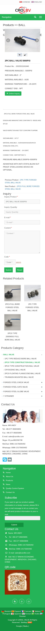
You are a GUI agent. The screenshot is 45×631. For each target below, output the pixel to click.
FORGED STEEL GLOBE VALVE (16, 391)
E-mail (7, 217)
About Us (9, 476)
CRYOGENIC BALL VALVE (15, 370)
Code (7, 257)
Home (8, 472)
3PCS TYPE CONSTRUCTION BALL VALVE (22, 366)
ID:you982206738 (15, 440)
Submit (8, 270)
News (7, 484)
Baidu (25, 626)
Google (19, 626)
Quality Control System (14, 488)
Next (37, 40)
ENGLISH (38, 2)
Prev (8, 40)
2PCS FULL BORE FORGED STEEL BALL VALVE (12, 307)
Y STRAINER (8, 396)
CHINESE (26, 2)
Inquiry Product (11, 197)
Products (8, 25)
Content (8, 228)
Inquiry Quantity (10, 207)
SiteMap (24, 622)
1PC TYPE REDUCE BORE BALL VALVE (20, 359)
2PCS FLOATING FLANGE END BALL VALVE (22, 373)
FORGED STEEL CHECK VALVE (16, 382)
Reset (19, 270)
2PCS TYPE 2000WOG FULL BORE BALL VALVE (12, 336)
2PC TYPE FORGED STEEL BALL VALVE (32, 307)
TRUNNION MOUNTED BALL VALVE (19, 377)
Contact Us (10, 492)
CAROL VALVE (23, 620)
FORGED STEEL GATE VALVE (15, 387)
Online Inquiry (14, 94)
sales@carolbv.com (16, 436)
